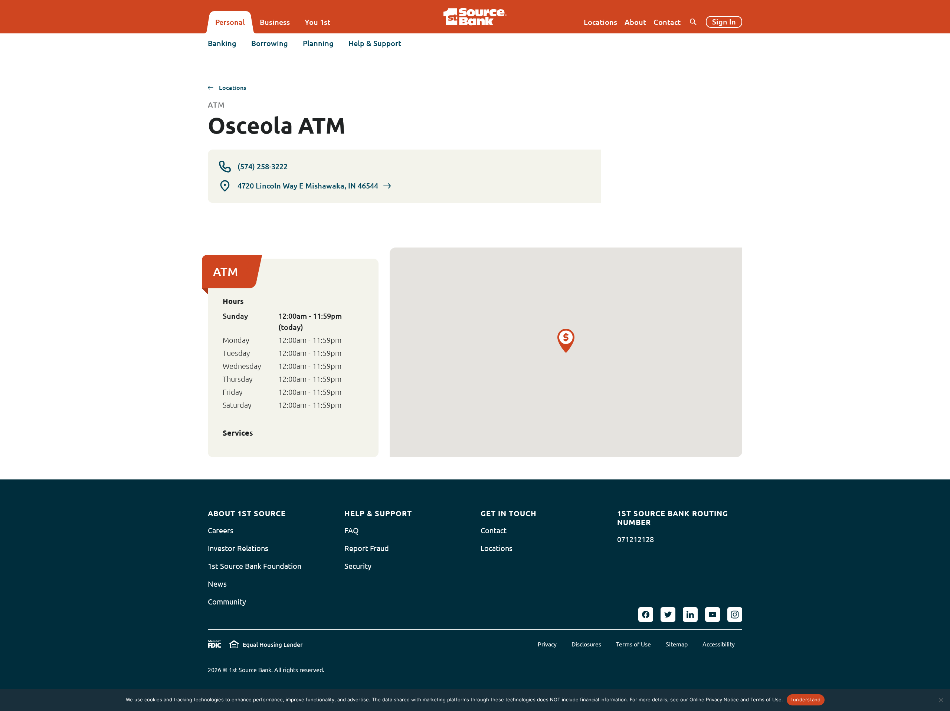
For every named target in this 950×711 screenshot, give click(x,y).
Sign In (724, 21)
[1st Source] (475, 16)
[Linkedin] (690, 614)
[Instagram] (734, 614)
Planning (318, 43)
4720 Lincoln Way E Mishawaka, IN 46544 (308, 185)
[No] (940, 700)
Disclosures (586, 644)
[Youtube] (712, 614)
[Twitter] (668, 614)
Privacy (547, 644)
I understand (805, 699)
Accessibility (718, 644)
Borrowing (269, 43)
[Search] (693, 22)
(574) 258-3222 (263, 166)
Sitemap (677, 644)
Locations (232, 87)
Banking (222, 43)
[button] (566, 341)
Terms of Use (633, 644)
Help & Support (374, 43)
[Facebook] (645, 614)
